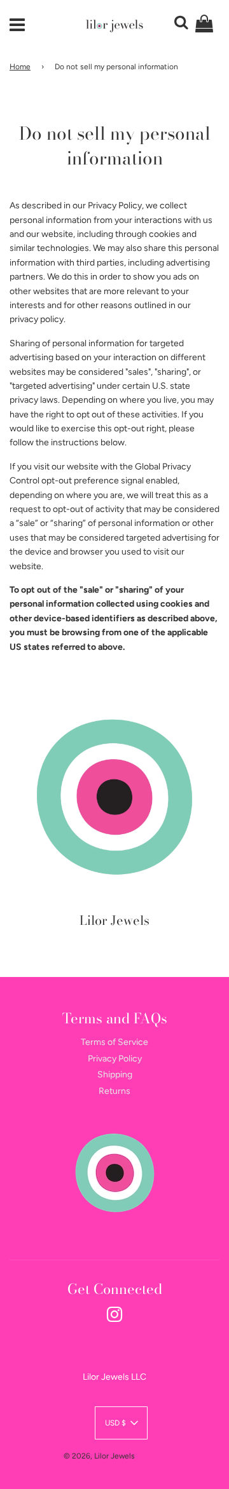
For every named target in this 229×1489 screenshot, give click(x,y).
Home (20, 66)
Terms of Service (114, 1042)
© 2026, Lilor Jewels (99, 1456)
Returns (114, 1091)
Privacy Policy (115, 1058)
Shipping (114, 1074)
